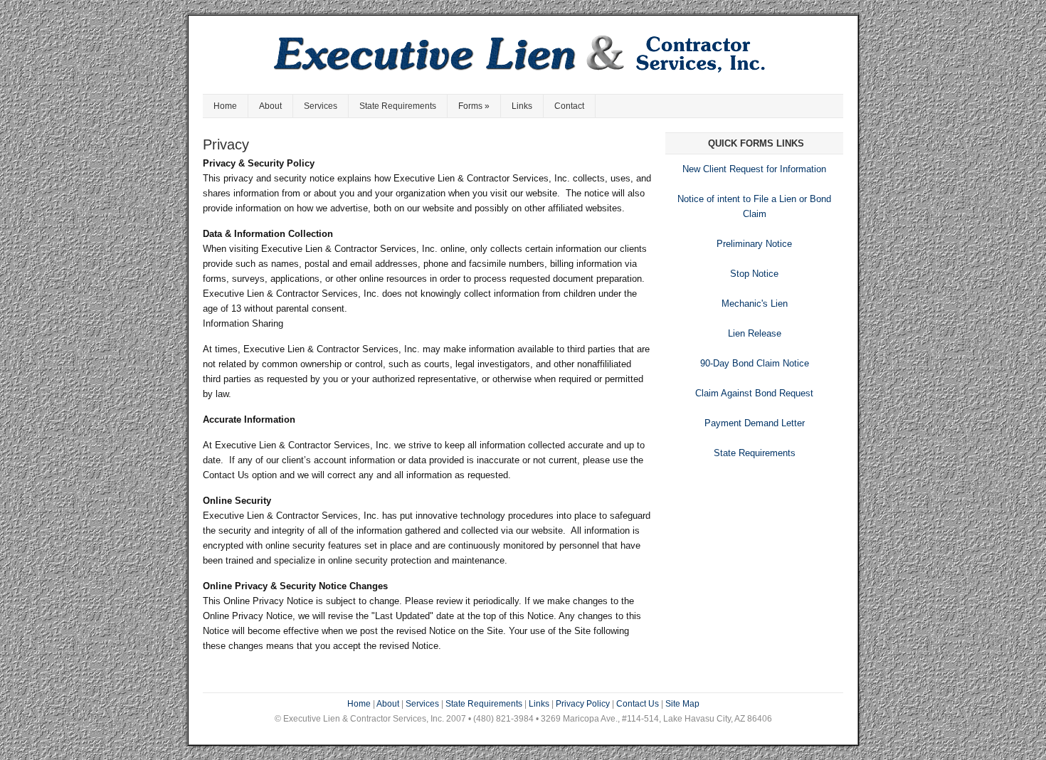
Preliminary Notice (754, 243)
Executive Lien (523, 62)
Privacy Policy (583, 704)
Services (320, 106)
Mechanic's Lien (755, 303)
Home (225, 106)
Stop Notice (754, 273)
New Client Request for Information (754, 169)
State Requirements (397, 106)
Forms (474, 106)
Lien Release (754, 333)
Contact (569, 106)
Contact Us (637, 704)
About (270, 106)
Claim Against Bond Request (754, 393)
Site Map (682, 704)
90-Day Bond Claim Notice (754, 363)
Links (522, 106)
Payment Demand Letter (754, 423)
